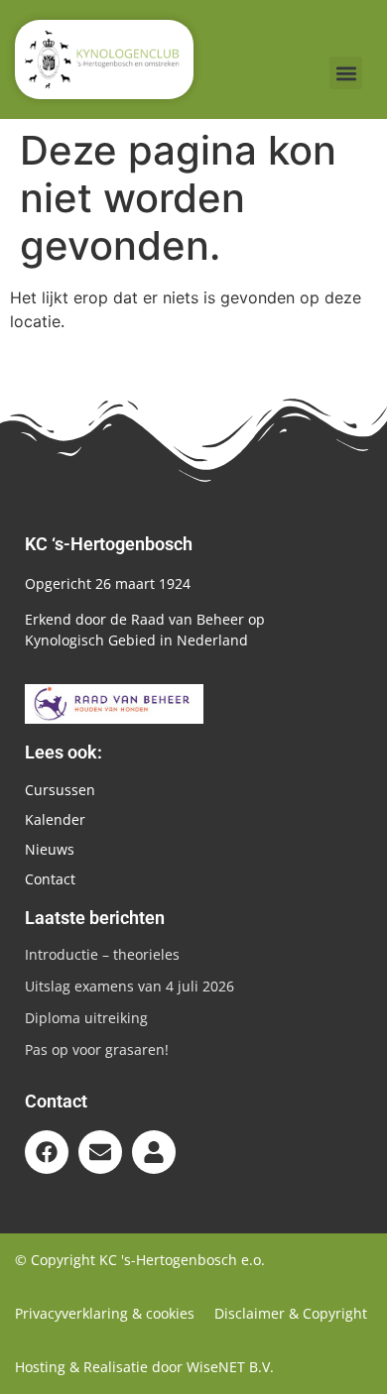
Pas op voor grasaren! (97, 1049)
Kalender (55, 819)
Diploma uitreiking (86, 1017)
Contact (50, 879)
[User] (154, 1152)
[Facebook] (46, 1152)
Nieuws (49, 849)
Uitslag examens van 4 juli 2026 (129, 986)
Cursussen (60, 789)
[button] (345, 73)
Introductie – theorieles (102, 954)
